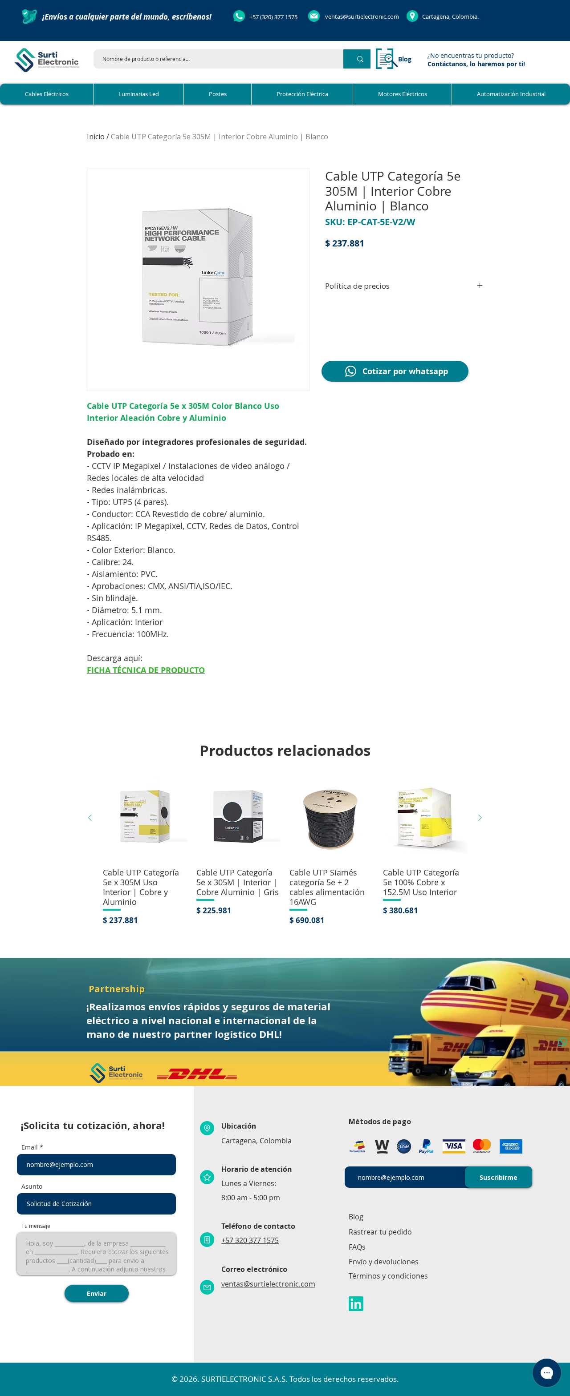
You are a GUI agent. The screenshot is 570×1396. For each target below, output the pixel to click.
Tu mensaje (35, 1226)
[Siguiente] (480, 817)
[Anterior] (90, 817)
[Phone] (207, 1239)
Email (29, 1147)
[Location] (207, 1128)
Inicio (96, 136)
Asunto (31, 1186)
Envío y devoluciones (384, 1262)
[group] (285, 850)
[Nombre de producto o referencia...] (360, 59)
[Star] (207, 1177)
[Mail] (207, 1287)
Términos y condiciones (388, 1276)
